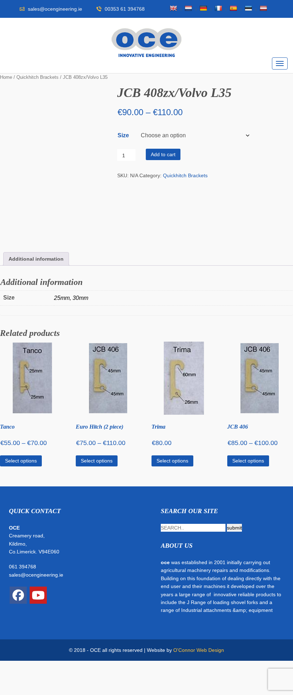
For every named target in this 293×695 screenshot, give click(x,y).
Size (123, 135)
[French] (218, 8)
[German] (203, 8)
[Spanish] (233, 8)
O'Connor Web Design (198, 650)
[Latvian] (263, 8)
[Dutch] (188, 8)
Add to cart (163, 154)
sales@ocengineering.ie (36, 575)
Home (6, 77)
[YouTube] (38, 595)
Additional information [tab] (36, 259)
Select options (21, 461)
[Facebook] (18, 595)
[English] (173, 8)
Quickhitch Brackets (37, 77)
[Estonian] (248, 8)
